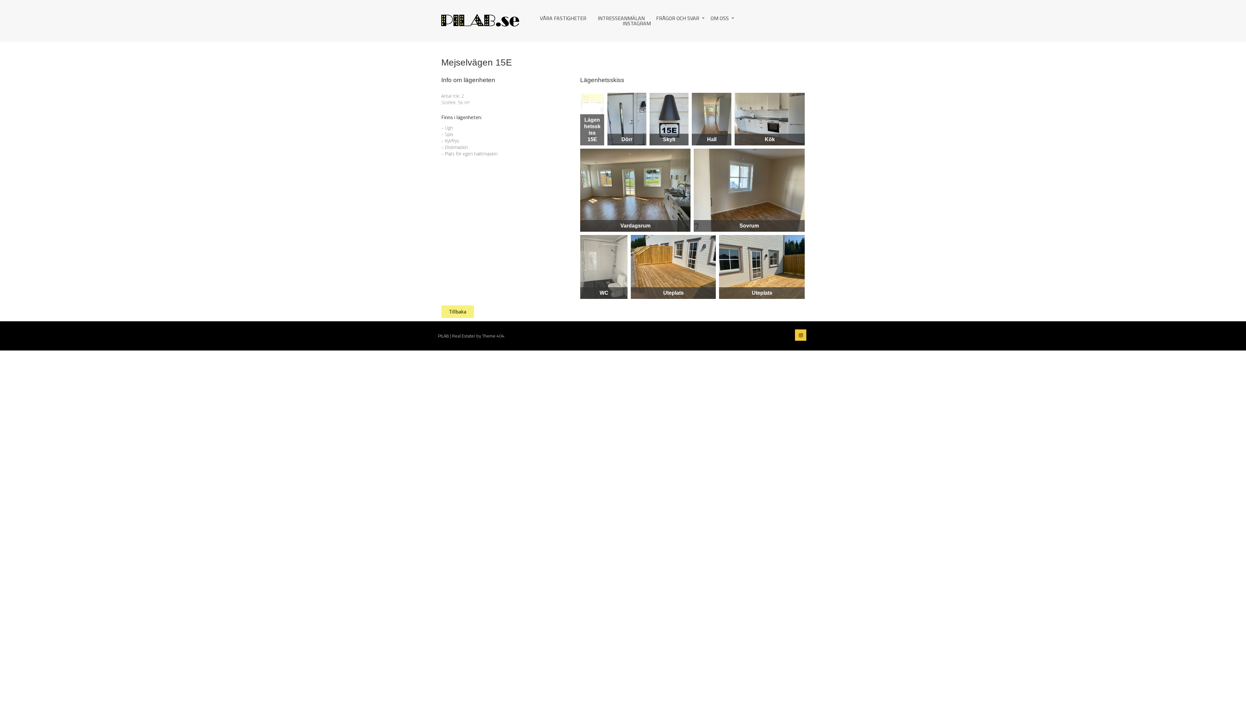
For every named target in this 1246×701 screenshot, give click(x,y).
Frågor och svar (677, 18)
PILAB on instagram (800, 335)
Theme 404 (493, 336)
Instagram (637, 23)
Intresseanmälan (621, 18)
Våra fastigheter (563, 18)
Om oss (720, 18)
